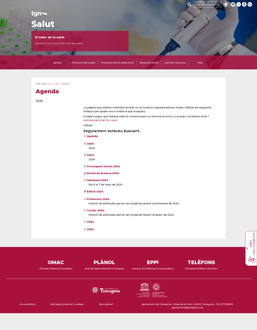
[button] (225, 5)
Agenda (92, 136)
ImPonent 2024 (97, 180)
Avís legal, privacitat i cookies (67, 304)
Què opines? (106, 304)
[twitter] (239, 4)
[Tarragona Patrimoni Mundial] (152, 297)
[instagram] (250, 4)
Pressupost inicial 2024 (103, 166)
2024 (90, 143)
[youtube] (233, 4)
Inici (50, 83)
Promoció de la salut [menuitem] (83, 62)
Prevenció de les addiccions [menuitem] (117, 62)
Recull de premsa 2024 (103, 173)
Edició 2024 (95, 191)
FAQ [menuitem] (199, 62)
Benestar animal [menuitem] (149, 62)
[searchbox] (190, 4)
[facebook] (244, 4)
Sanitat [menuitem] (57, 62)
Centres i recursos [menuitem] (175, 62)
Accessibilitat (27, 304)
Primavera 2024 (98, 199)
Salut (42, 24)
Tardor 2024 (96, 210)
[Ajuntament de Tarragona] (39, 14)
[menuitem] (55, 101)
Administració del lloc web (100, 120)
